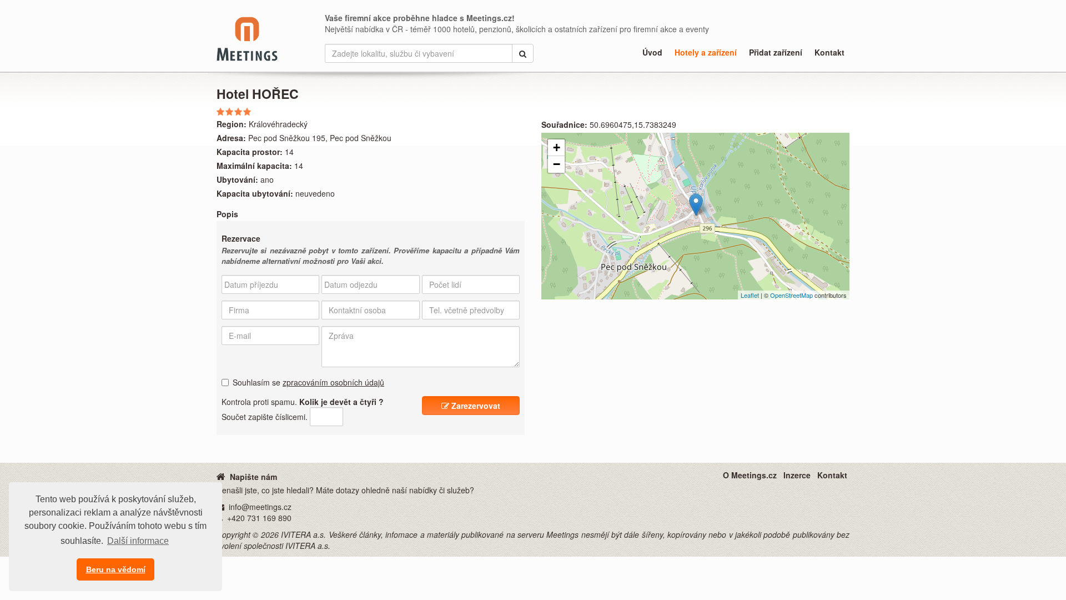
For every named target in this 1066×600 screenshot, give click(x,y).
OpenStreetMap (791, 295)
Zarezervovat (474, 405)
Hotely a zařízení (706, 52)
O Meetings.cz (750, 475)
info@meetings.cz (260, 506)
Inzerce (797, 475)
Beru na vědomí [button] (115, 569)
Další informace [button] (138, 541)
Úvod (652, 52)
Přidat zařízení (775, 52)
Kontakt (829, 52)
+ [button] (556, 147)
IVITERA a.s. (303, 534)
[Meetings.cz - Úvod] (221, 476)
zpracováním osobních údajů (333, 382)
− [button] (556, 164)
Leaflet (750, 295)
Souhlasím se (308, 382)
